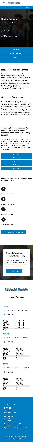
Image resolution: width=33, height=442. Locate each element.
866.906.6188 (10, 413)
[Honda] (4, 3)
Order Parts (16, 61)
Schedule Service (16, 49)
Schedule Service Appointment (14, 232)
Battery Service (16, 154)
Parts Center (16, 57)
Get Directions (28, 7)
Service (17, 7)
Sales (6, 7)
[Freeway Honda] (16, 3)
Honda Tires (16, 161)
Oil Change (16, 165)
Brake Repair (16, 158)
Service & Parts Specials (16, 53)
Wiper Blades (16, 168)
